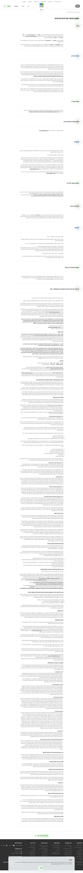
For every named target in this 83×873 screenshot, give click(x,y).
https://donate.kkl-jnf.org (57, 368)
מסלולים (80, 849)
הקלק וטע (24, 1)
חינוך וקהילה (50, 1)
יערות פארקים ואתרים (78, 847)
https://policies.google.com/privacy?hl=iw (49, 578)
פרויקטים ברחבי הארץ (55, 845)
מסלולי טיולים (43, 1)
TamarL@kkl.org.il (34, 169)
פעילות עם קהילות (44, 855)
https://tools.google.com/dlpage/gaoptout (36, 579)
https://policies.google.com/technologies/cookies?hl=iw (49, 584)
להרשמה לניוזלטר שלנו (42, 836)
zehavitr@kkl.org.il (37, 630)
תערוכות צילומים (79, 864)
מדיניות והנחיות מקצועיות (67, 848)
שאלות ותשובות (32, 855)
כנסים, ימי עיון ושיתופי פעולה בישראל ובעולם (55, 853)
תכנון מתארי (57, 850)
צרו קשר (41, 9)
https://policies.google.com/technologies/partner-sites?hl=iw (48, 582)
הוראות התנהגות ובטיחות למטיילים (32, 853)
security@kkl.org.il (43, 130)
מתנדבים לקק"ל (45, 852)
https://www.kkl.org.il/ (27, 373)
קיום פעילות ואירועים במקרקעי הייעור (78, 862)
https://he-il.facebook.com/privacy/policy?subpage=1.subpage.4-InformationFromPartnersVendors (41, 587)
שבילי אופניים (36, 1)
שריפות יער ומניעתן (68, 850)
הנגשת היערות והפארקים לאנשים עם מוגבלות (43, 846)
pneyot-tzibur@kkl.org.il (54, 327)
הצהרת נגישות (32, 845)
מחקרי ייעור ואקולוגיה (68, 854)
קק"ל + (22, 6)
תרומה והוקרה (45, 853)
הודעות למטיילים (79, 845)
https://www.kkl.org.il (31, 36)
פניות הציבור (33, 850)
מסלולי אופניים (79, 851)
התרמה (16, 6)
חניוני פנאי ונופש (79, 856)
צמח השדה (30, 1)
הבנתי (41, 868)
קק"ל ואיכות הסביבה (68, 852)
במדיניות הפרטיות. (55, 864)
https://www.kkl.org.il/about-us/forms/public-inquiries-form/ (48, 76)
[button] (28, 6)
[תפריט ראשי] (77, 6)
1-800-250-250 (18, 851)
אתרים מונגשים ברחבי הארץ (79, 853)
